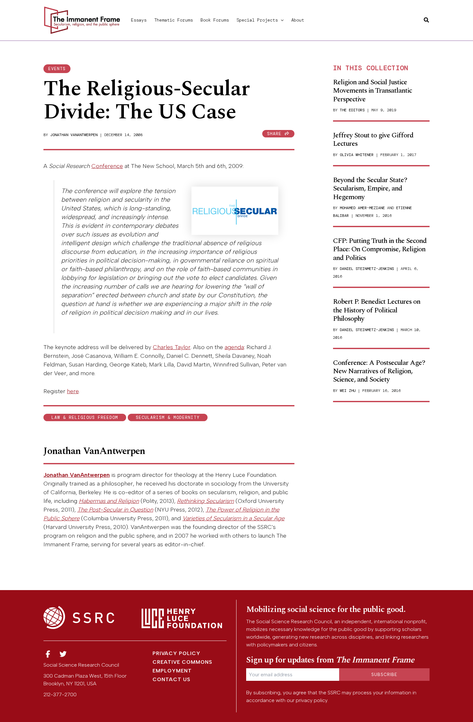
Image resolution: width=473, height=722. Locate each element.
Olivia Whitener (357, 154)
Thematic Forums (173, 20)
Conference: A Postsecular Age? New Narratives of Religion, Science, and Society (379, 371)
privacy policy (311, 700)
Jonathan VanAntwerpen (73, 134)
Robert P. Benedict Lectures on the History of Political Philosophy (376, 310)
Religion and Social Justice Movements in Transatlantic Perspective (372, 91)
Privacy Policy (176, 653)
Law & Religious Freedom (84, 417)
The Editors (352, 110)
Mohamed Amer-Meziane (362, 207)
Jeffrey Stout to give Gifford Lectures (373, 139)
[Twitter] (63, 654)
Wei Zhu (348, 390)
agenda (234, 347)
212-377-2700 (60, 694)
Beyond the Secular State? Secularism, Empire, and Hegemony (370, 188)
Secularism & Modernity (167, 417)
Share (275, 133)
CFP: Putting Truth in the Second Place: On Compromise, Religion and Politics (380, 249)
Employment (172, 671)
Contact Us (171, 679)
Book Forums (214, 20)
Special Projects (257, 20)
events (57, 68)
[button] (280, 19)
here (73, 391)
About (297, 20)
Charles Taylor (171, 347)
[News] (47, 654)
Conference (107, 166)
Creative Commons (182, 662)
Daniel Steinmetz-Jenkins (367, 268)
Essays (138, 20)
